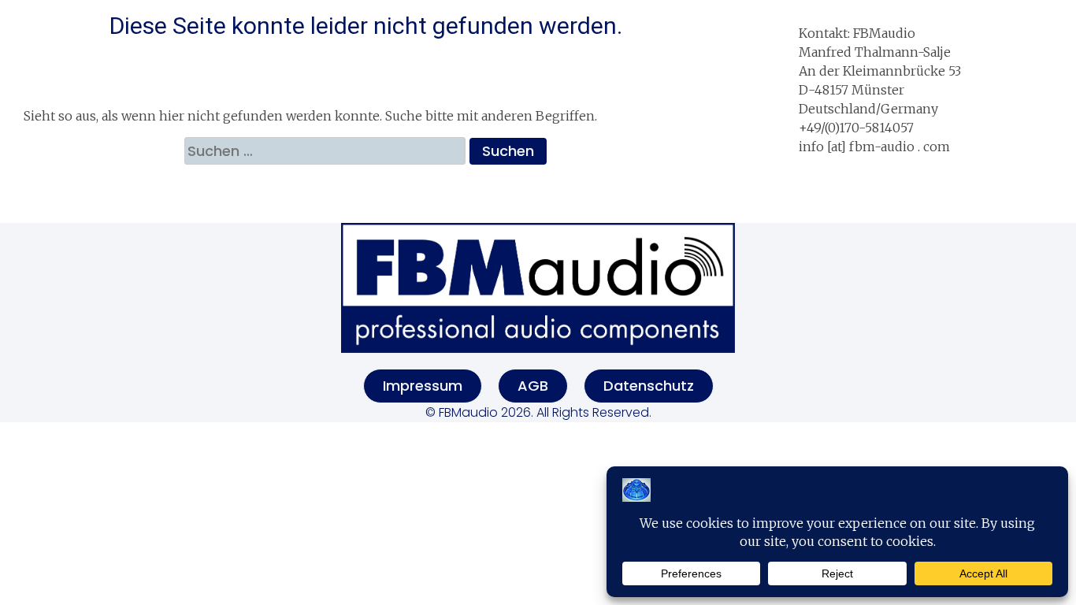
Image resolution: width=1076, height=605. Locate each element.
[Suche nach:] (326, 151)
